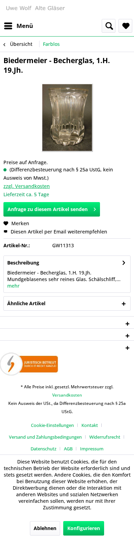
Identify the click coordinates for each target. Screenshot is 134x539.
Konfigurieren (83, 528)
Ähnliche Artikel (26, 303)
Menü (24, 26)
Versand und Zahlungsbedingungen (45, 437)
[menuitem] (18, 26)
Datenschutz (43, 449)
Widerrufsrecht (104, 437)
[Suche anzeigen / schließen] (108, 26)
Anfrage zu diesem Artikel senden (48, 209)
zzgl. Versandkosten (26, 186)
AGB (68, 449)
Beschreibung (23, 262)
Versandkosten (67, 395)
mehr (13, 285)
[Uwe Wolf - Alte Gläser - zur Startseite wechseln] (35, 9)
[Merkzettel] (125, 26)
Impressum (91, 449)
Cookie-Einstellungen (52, 425)
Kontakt (89, 425)
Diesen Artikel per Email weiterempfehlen (58, 231)
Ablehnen (45, 528)
